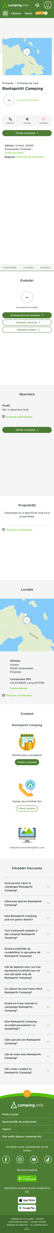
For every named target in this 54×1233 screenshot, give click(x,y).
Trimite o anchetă (25, 133)
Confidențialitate (18, 1222)
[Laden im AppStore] (27, 1200)
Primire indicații (18, 688)
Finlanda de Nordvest (30, 156)
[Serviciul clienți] (37, 5)
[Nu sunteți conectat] (48, 5)
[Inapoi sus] (27, 1093)
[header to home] (15, 5)
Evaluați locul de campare (25, 315)
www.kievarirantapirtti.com (27, 847)
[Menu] (5, 13)
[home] (27, 1104)
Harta (28, 13)
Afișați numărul (27, 808)
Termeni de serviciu (17, 1225)
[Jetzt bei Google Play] (27, 1208)
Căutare (16, 13)
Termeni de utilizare (22, 1219)
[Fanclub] (42, 13)
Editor (40, 1219)
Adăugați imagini (26, 329)
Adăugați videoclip (26, 322)
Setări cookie (38, 1222)
